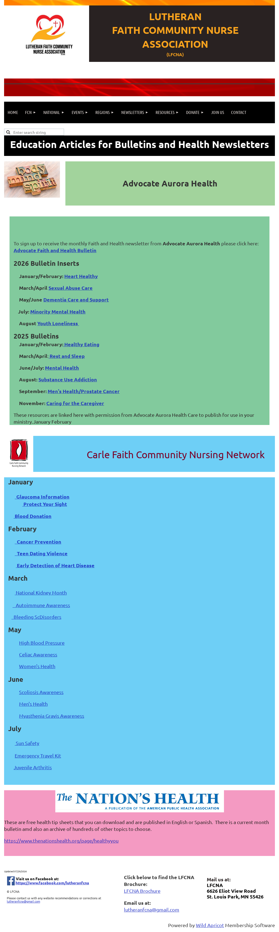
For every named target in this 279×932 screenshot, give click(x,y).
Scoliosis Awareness (41, 692)
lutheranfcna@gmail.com (23, 901)
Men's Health (33, 704)
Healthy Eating (81, 344)
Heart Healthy (81, 276)
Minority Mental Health (58, 311)
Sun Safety (27, 743)
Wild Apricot (210, 925)
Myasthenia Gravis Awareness (51, 716)
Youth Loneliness (58, 323)
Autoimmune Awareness (41, 605)
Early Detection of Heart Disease (55, 565)
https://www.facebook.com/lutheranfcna (52, 882)
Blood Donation (32, 516)
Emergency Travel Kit (38, 755)
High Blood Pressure (42, 643)
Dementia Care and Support (76, 299)
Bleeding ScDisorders (36, 617)
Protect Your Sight (44, 504)
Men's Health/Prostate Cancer (84, 391)
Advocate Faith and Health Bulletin (55, 250)
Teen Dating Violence (41, 553)
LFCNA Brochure (142, 891)
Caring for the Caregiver (75, 403)
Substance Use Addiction (67, 379)
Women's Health (37, 666)
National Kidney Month (41, 592)
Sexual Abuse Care (70, 288)
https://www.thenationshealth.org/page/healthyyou (61, 840)
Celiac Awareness (38, 654)
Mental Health (62, 367)
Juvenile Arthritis (33, 767)
